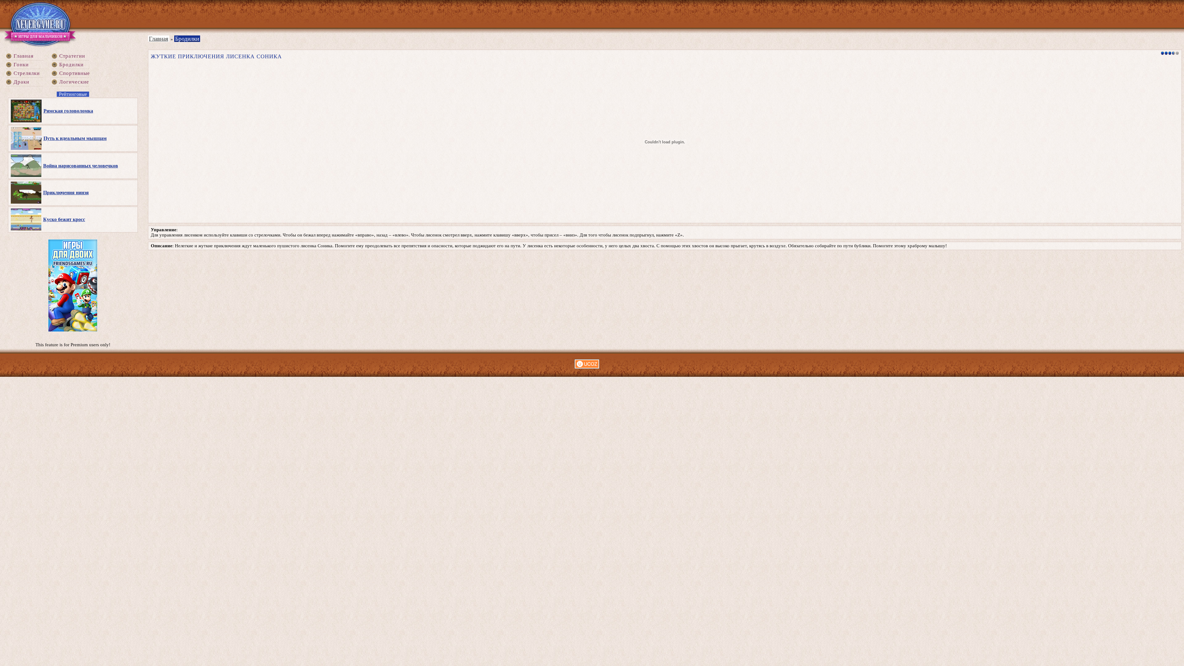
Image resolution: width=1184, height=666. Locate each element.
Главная (24, 56)
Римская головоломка (68, 110)
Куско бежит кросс (64, 219)
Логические (74, 82)
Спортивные (74, 73)
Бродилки (71, 65)
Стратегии (72, 56)
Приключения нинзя (66, 192)
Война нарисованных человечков (80, 165)
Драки (21, 82)
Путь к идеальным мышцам (75, 138)
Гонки (21, 65)
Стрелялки (27, 73)
